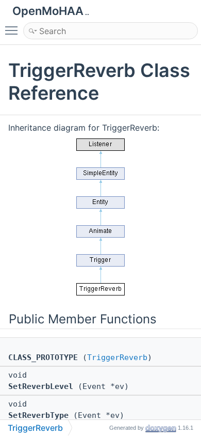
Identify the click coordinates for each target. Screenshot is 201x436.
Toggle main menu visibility (13, 30)
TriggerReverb (117, 357)
